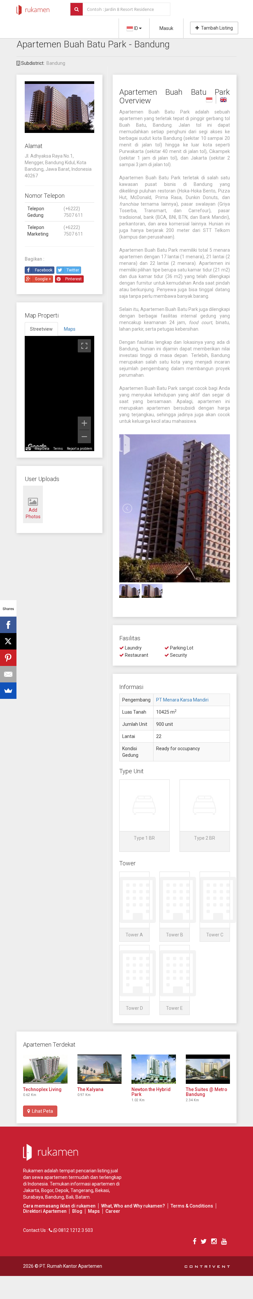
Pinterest (73, 279)
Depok (62, 1190)
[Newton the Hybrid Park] (153, 1069)
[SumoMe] (8, 690)
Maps (94, 1211)
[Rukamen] (33, 8)
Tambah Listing (216, 28)
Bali (69, 1197)
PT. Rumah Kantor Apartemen (71, 1266)
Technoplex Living (42, 1089)
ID (136, 28)
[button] (144, 815)
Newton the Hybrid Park (151, 1092)
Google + (43, 279)
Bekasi (102, 1190)
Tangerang (81, 1190)
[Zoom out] (84, 436)
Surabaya (33, 1197)
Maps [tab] (69, 329)
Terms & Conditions (192, 1206)
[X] (8, 641)
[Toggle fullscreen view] (84, 345)
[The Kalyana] (99, 1069)
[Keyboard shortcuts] (28, 448)
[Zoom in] (84, 423)
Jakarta (31, 1190)
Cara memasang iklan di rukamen (59, 1206)
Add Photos (33, 513)
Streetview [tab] (41, 329)
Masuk (166, 28)
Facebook (43, 270)
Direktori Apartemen (45, 1211)
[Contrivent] (207, 1266)
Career (112, 1211)
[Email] (8, 674)
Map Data (42, 448)
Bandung (55, 63)
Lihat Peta (41, 1111)
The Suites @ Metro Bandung (206, 1092)
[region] (59, 393)
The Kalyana (90, 1089)
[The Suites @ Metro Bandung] (208, 1069)
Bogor (47, 1190)
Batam (82, 1197)
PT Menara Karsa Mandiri (182, 699)
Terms (58, 448)
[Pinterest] (8, 658)
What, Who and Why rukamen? (133, 1206)
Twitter (73, 270)
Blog (77, 1211)
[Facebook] (8, 625)
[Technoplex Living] (45, 1069)
